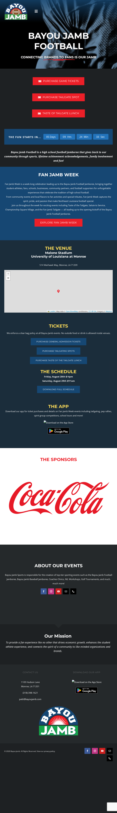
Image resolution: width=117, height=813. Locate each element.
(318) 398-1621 (30, 692)
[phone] (73, 591)
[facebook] (44, 591)
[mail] (66, 591)
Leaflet (52, 311)
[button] (58, 291)
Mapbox (109, 311)
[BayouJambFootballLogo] (16, 3)
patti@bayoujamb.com (30, 699)
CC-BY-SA (92, 311)
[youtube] (58, 591)
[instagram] (51, 591)
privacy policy (49, 751)
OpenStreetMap (72, 311)
